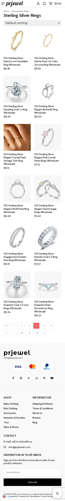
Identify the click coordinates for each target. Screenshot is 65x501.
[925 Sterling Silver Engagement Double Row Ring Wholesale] (17, 236)
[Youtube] (52, 378)
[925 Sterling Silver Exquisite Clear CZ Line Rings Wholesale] (17, 284)
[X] (44, 378)
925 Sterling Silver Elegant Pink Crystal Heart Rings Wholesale (46, 157)
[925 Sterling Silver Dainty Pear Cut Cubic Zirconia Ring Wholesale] (47, 41)
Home (6, 11)
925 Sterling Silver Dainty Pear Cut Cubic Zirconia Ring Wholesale (47, 61)
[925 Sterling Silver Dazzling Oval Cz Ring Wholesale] (17, 89)
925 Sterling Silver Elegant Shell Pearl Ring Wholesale (16, 209)
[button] (44, 3)
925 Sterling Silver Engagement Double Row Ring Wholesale (15, 257)
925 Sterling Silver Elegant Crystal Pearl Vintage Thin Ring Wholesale (15, 159)
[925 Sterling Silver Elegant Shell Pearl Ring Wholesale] (17, 188)
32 (37, 333)
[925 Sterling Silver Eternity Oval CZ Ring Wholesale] (47, 236)
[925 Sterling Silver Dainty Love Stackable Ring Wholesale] (17, 41)
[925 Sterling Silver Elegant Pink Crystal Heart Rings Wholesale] (47, 137)
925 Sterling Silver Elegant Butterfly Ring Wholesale (46, 109)
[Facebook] (13, 378)
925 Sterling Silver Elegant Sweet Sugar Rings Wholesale (45, 209)
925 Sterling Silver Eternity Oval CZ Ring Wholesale (45, 257)
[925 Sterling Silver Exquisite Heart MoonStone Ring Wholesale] (47, 284)
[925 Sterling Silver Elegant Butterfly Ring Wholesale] (47, 89)
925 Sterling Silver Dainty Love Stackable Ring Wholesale (16, 61)
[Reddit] (36, 378)
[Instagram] (21, 378)
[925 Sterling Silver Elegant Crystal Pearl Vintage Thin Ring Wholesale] (17, 137)
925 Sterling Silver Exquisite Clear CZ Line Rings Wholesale (16, 305)
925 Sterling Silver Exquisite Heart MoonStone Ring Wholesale (44, 306)
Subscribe (32, 482)
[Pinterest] (29, 378)
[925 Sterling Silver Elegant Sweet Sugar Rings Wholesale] (47, 188)
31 (29, 333)
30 (22, 333)
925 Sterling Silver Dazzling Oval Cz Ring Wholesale (15, 109)
